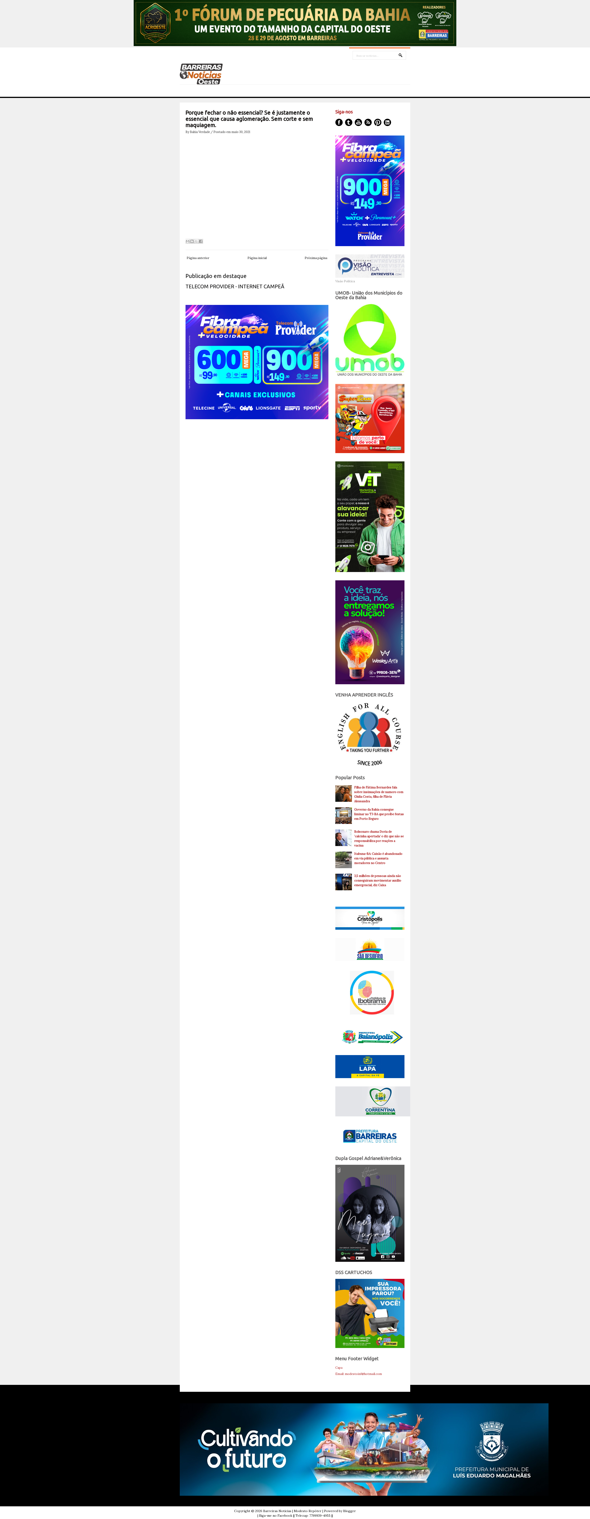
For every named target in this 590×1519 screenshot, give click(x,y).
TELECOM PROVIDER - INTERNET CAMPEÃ (235, 286)
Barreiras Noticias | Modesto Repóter (292, 1511)
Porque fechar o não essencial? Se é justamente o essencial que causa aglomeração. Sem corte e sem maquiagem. (249, 118)
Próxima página (316, 258)
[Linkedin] (387, 122)
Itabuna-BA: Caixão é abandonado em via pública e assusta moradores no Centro (378, 858)
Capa (338, 1368)
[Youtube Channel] (358, 122)
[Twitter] (348, 122)
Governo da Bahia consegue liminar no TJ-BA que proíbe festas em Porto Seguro (379, 814)
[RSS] (368, 122)
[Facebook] (339, 122)
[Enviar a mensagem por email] (187, 241)
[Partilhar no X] (196, 241)
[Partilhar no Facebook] (200, 241)
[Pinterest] (377, 122)
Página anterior (198, 258)
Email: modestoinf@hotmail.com (358, 1374)
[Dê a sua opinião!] (192, 241)
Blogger (349, 1511)
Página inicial (257, 258)
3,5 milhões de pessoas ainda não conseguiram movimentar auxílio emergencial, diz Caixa (377, 880)
